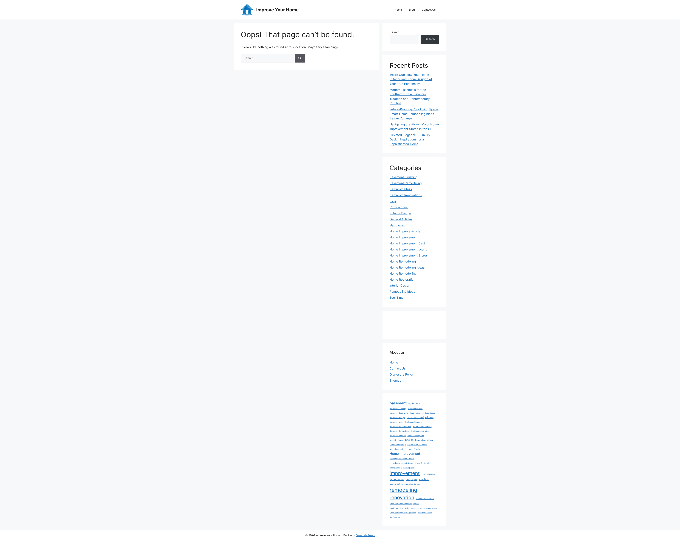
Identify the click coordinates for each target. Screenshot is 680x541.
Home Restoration (402, 279)
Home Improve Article (405, 231)
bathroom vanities (398, 436)
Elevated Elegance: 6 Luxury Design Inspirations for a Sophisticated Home (410, 139)
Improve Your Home (277, 9)
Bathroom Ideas (401, 189)
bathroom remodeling (422, 427)
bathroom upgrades (420, 431)
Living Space (411, 479)
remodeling (403, 490)
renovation (402, 497)
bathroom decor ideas (425, 413)
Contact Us (429, 9)
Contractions (399, 207)
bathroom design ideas (420, 417)
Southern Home (425, 513)
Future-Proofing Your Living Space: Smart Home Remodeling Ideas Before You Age (414, 114)
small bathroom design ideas (403, 508)
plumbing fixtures (412, 484)
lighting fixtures (397, 479)
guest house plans (398, 449)
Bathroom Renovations (406, 195)
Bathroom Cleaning (398, 408)
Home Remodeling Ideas (407, 267)
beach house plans (415, 436)
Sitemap (395, 380)
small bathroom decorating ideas (404, 504)
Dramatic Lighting (398, 445)
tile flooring (395, 517)
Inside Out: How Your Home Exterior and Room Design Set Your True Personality (411, 79)
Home (398, 9)
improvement (405, 473)
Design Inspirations (424, 440)
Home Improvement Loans (408, 249)
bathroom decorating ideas (402, 413)
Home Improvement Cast (407, 243)
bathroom (414, 403)
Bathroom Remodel (413, 422)
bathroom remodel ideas (400, 427)
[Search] (300, 58)
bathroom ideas (397, 422)
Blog (412, 9)
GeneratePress (365, 535)
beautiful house (396, 440)
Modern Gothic (396, 484)
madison (424, 479)
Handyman (397, 225)
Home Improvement (404, 237)
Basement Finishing (403, 177)
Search (395, 32)
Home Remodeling (403, 261)
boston (409, 439)
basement (398, 403)
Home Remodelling (403, 273)
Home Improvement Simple (402, 459)
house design (396, 468)
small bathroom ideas (427, 508)
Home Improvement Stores (409, 255)
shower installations (425, 498)
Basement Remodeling (406, 183)
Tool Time (397, 297)
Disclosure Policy (401, 374)
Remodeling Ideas (402, 291)
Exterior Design (400, 213)
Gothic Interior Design (417, 445)
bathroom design (397, 417)
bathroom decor (415, 408)
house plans (408, 468)
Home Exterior (414, 449)
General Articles (401, 219)
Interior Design (400, 285)
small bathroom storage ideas (403, 513)
